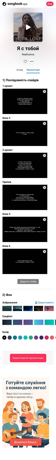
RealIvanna (28, 54)
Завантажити (46, 302)
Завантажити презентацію (28, 357)
